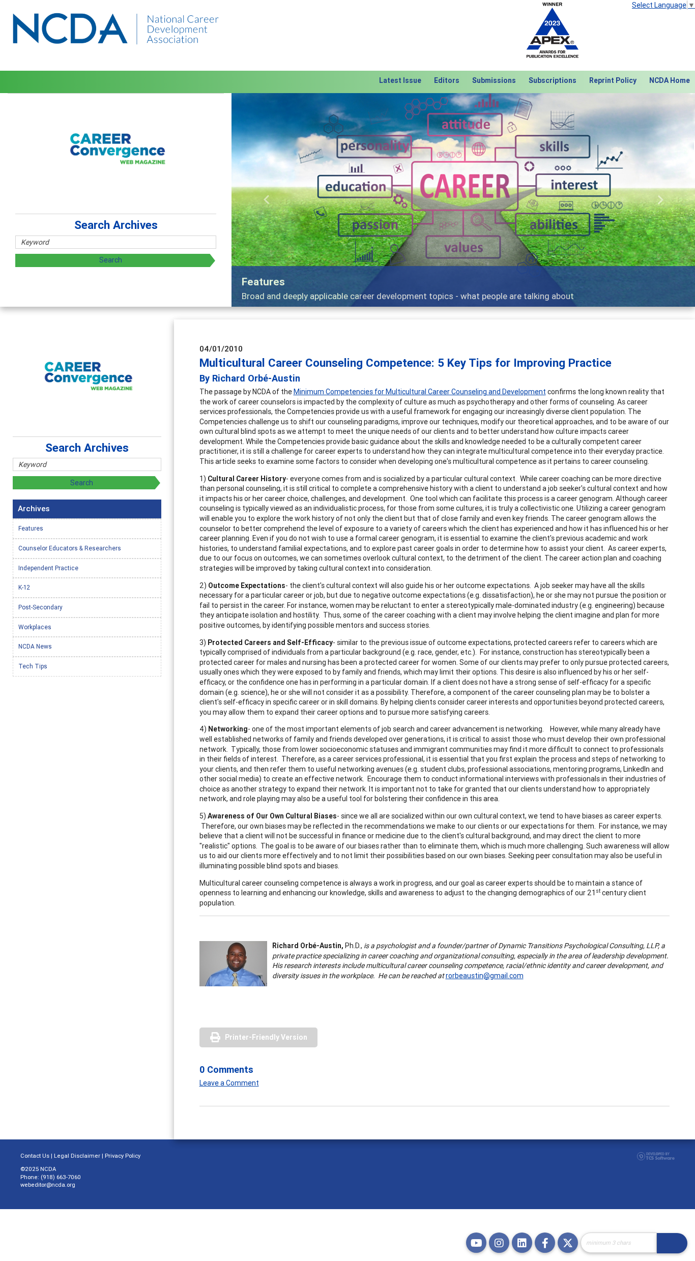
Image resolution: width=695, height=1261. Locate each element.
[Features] (463, 200)
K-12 (24, 587)
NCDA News (35, 646)
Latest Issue (400, 80)
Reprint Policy (612, 80)
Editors (446, 80)
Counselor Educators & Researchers (69, 548)
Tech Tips (32, 666)
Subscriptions (552, 80)
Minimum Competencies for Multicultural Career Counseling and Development (420, 391)
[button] (266, 200)
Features (30, 528)
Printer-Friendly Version (266, 1037)
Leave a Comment (229, 1083)
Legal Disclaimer (77, 1155)
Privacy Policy (122, 1155)
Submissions (494, 80)
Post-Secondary (40, 607)
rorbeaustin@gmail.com (485, 975)
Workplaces (34, 627)
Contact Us (34, 1155)
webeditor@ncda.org (47, 1184)
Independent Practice (48, 568)
